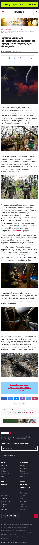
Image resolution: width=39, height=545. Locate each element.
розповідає (16, 231)
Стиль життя (25, 490)
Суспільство (7, 51)
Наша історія (25, 487)
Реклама (4, 484)
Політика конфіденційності (19, 542)
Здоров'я (23, 484)
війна (23, 403)
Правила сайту (5, 542)
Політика (4, 462)
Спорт (22, 481)
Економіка (24, 462)
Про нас (4, 481)
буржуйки (16, 403)
